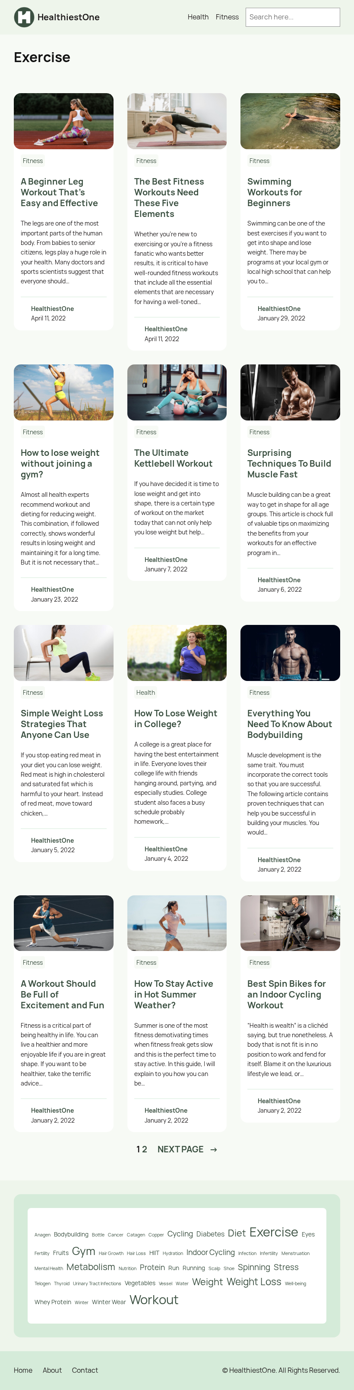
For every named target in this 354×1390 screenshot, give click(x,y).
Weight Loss (254, 1281)
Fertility (42, 1253)
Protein (152, 1267)
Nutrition (127, 1268)
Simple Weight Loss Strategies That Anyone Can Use (62, 724)
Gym (83, 1250)
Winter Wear (109, 1302)
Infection (247, 1253)
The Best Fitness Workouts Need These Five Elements (169, 197)
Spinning (254, 1267)
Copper (156, 1235)
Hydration (173, 1253)
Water (182, 1283)
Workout (154, 1299)
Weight (207, 1281)
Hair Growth (111, 1253)
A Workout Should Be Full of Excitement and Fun (62, 994)
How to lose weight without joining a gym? (60, 463)
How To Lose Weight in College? (176, 718)
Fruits (61, 1253)
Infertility (269, 1253)
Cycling (180, 1233)
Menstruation (295, 1253)
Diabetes (210, 1234)
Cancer (115, 1235)
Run (173, 1268)
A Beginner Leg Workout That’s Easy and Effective (59, 192)
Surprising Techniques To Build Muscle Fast (289, 463)
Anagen (43, 1235)
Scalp (214, 1268)
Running (194, 1268)
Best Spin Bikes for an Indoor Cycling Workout (286, 994)
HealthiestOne (69, 17)
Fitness (33, 161)
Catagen (136, 1235)
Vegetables (140, 1283)
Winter (81, 1302)
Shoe (229, 1268)
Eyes (308, 1234)
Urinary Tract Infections (97, 1283)
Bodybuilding (71, 1234)
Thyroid (62, 1283)
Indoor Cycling (210, 1252)
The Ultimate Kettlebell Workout (173, 458)
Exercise (274, 1231)
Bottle (98, 1235)
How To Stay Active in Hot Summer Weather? (173, 994)
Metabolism (90, 1267)
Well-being (295, 1283)
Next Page (188, 1149)
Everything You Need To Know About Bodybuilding (289, 724)
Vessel (165, 1283)
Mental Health (49, 1268)
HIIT (154, 1253)
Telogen (43, 1283)
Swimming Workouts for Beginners (274, 192)
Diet (237, 1233)
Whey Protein (53, 1302)
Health (145, 692)
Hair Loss (136, 1253)
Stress (286, 1267)
